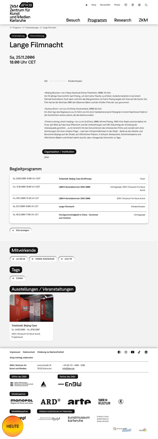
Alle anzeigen (22, 230)
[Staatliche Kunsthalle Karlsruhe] (102, 419)
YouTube (132, 352)
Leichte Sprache (126, 5)
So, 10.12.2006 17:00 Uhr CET (26, 214)
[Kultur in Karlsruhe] (121, 401)
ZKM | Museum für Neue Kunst (131, 198)
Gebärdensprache (132, 5)
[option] (32, 317)
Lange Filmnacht (66, 206)
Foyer (142, 179)
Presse (117, 5)
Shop (93, 5)
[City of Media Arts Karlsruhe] (143, 430)
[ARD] (50, 401)
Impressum (15, 352)
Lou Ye (68, 259)
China (19, 278)
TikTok (139, 352)
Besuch (73, 19)
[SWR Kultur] (104, 401)
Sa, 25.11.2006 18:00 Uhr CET (26, 206)
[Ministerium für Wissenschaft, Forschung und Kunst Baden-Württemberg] (21, 384)
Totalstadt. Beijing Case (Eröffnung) (75, 179)
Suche (146, 5)
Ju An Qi (20, 259)
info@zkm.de (68, 368)
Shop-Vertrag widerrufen (21, 357)
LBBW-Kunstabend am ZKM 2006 (74, 187)
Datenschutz (29, 352)
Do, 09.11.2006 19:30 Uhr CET (26, 198)
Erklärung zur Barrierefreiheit (50, 352)
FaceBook (119, 352)
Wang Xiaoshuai (44, 259)
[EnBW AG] (69, 384)
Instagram (126, 352)
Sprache (139, 5)
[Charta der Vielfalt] (122, 430)
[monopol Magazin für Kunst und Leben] (21, 401)
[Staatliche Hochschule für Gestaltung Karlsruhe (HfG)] (49, 419)
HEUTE (12, 426)
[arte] (79, 401)
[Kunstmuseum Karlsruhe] (79, 419)
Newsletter (105, 5)
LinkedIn (146, 352)
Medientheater (75, 81)
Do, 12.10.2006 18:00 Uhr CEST (26, 186)
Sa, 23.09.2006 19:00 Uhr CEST (26, 178)
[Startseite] (25, 12)
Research (122, 19)
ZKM (143, 19)
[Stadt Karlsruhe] (43, 384)
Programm (97, 19)
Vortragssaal (116, 187)
